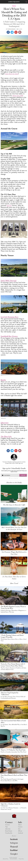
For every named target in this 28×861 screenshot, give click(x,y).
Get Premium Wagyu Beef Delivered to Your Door (14, 553)
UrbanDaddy (14, 1)
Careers (20, 827)
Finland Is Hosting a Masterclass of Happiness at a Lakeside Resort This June (13, 611)
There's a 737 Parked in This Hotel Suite (13, 750)
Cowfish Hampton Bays (9, 317)
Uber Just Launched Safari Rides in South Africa (13, 721)
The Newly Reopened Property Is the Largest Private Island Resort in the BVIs (12, 780)
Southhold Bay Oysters (9, 336)
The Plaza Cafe (6, 436)
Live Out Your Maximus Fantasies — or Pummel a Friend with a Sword (13, 808)
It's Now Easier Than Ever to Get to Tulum (14, 578)
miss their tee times (11, 74)
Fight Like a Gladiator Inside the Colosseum (10, 805)
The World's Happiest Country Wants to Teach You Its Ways (13, 607)
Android (20, 833)
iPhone (20, 831)
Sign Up (23, 475)
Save (16, 32)
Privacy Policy (21, 858)
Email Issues (8, 831)
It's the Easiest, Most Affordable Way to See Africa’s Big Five (14, 725)
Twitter (14, 850)
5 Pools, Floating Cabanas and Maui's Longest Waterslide (12, 636)
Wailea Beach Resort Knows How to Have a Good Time (13, 640)
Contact (7, 825)
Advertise (7, 829)
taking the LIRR (17, 96)
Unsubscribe (8, 833)
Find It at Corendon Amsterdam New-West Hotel (13, 752)
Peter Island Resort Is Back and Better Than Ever (14, 776)
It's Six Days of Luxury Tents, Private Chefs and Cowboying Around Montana (13, 697)
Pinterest (14, 847)
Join (19, 829)
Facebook (14, 839)
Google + (14, 854)
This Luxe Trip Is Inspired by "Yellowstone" (9, 694)
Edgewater (4, 423)
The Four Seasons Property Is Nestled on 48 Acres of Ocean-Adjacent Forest (13, 668)
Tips (6, 827)
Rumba (3, 380)
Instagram (14, 843)
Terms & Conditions (13, 858)
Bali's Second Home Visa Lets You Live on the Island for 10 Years (14, 528)
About (20, 825)
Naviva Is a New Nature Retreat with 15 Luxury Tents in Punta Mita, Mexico (13, 665)
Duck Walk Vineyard (8, 281)
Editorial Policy (5, 858)
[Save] (19, 32)
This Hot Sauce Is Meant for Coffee (14, 505)
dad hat (9, 206)
